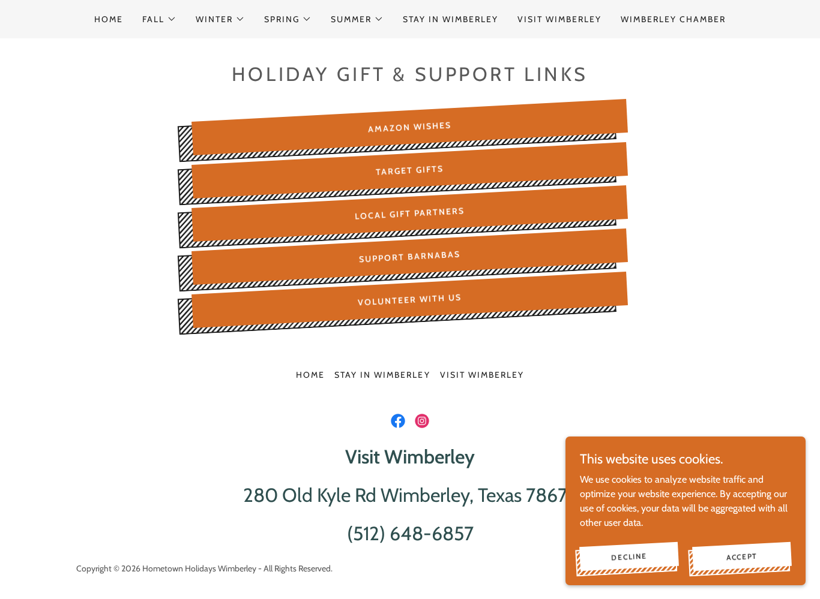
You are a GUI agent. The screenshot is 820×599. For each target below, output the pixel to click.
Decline (629, 555)
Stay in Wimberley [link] (450, 19)
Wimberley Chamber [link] (673, 19)
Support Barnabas (410, 257)
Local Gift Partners (410, 213)
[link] (398, 421)
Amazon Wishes (410, 126)
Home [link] (108, 19)
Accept (742, 555)
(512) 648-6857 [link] (410, 533)
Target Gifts (410, 170)
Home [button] (310, 374)
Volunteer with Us (410, 299)
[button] (159, 19)
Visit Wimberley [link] (559, 19)
